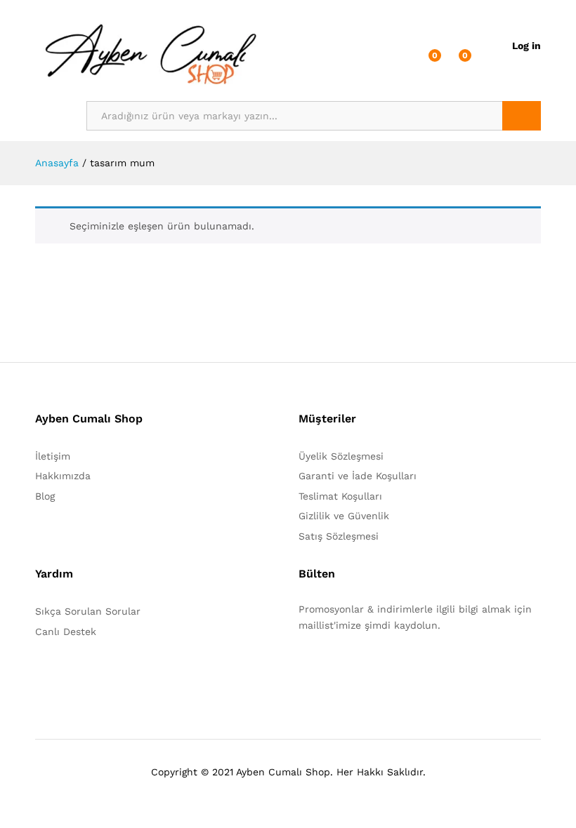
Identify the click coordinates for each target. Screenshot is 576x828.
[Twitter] (324, 668)
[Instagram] (389, 668)
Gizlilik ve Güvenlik (344, 515)
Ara (521, 116)
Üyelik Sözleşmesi (341, 456)
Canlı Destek (65, 631)
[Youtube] (368, 668)
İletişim (52, 456)
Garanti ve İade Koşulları (358, 475)
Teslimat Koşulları (340, 496)
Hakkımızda (63, 475)
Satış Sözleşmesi (339, 536)
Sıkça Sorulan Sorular (87, 611)
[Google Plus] (346, 668)
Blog (45, 496)
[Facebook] (302, 668)
